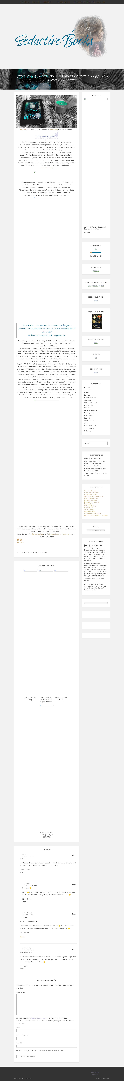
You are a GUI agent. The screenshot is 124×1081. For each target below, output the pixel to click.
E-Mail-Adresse (22, 1035)
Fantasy (30, 552)
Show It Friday (89, 420)
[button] (18, 540)
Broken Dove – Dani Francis (93, 466)
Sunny (22, 937)
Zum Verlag (53, 129)
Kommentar (21, 992)
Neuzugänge (88, 413)
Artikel (86, 392)
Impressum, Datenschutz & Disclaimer (89, 2)
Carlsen (23, 552)
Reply (74, 855)
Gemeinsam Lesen (90, 403)
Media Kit (87, 232)
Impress (23, 129)
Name (19, 1027)
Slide (86, 423)
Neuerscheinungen (91, 410)
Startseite (24, 2)
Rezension (47, 2)
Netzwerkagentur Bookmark (59, 534)
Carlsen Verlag (37, 534)
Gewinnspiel (88, 405)
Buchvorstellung (90, 397)
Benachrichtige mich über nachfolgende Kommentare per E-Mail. (41, 1050)
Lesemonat (88, 408)
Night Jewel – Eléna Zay (92, 458)
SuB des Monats (63, 2)
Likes (20, 542)
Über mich (36, 2)
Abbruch (87, 387)
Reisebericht (88, 415)
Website (19, 1043)
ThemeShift (106, 1078)
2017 (18, 552)
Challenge (88, 400)
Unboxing (87, 431)
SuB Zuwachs (89, 428)
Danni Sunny (27, 913)
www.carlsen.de (46, 168)
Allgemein (87, 390)
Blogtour (87, 395)
